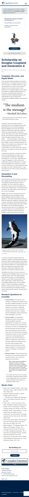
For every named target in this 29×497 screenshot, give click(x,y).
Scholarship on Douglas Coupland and (13, 19)
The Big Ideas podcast (7, 117)
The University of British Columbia (14, 484)
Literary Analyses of (12, 22)
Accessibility (4, 494)
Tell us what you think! (14, 53)
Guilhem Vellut (20, 251)
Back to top (4, 478)
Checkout (15, 455)
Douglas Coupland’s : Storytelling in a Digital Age (14, 10)
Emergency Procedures (6, 492)
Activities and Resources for (11, 26)
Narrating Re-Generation (16, 430)
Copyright (22, 492)
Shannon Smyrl (11, 9)
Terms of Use (15, 492)
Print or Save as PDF (14, 49)
